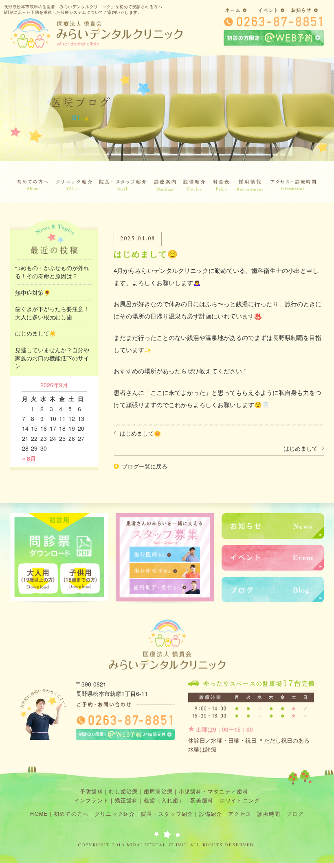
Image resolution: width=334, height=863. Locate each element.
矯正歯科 (126, 800)
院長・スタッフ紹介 (167, 813)
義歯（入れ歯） (164, 800)
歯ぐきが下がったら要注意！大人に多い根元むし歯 (52, 313)
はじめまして (300, 448)
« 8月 (29, 458)
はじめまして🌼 (140, 433)
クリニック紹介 (114, 813)
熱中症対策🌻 (33, 292)
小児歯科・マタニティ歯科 (213, 791)
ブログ (295, 813)
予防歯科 (91, 791)
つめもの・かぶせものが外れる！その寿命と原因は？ (52, 272)
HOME (39, 813)
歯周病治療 (158, 791)
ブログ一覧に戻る (144, 466)
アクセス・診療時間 (254, 813)
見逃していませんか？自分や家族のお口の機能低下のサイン (52, 358)
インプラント (91, 800)
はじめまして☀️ (35, 333)
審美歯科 (201, 800)
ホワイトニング (240, 800)
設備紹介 (210, 813)
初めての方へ (71, 813)
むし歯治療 (123, 791)
